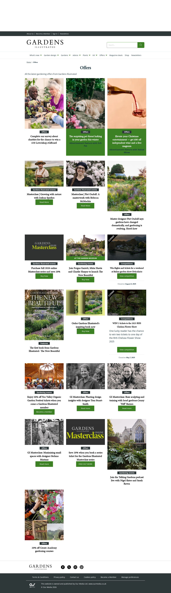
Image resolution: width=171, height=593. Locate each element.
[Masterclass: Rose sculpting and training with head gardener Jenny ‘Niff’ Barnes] (126, 376)
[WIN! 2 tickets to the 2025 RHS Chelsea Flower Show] (126, 303)
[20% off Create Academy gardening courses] (44, 515)
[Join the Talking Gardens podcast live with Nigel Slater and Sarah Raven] (126, 444)
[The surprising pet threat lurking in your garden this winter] (85, 103)
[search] (140, 45)
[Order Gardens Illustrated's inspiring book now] (85, 303)
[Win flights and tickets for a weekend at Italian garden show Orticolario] (126, 248)
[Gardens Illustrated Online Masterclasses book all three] (85, 432)
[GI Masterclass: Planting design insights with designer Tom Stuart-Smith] (85, 376)
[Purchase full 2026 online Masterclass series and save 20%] (44, 248)
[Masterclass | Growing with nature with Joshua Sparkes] (44, 174)
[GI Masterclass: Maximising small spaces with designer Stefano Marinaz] (44, 432)
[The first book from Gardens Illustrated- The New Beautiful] (44, 315)
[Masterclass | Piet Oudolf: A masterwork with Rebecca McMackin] (85, 174)
